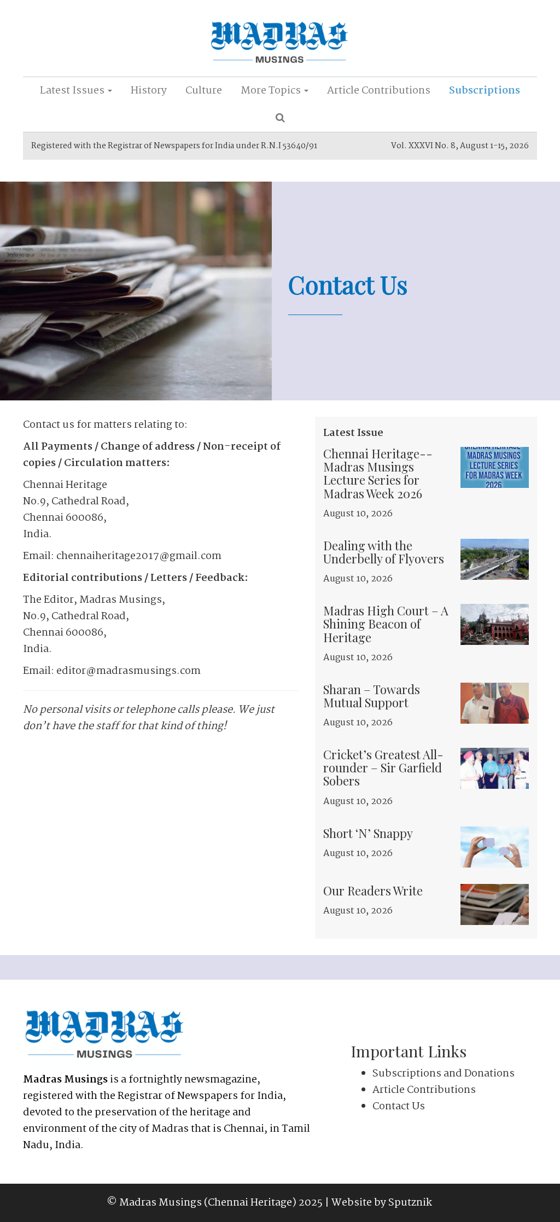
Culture (203, 91)
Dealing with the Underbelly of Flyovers (383, 552)
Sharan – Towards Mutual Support (371, 696)
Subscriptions (484, 91)
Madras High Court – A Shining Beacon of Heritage (385, 623)
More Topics (272, 91)
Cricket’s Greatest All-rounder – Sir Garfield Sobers (383, 767)
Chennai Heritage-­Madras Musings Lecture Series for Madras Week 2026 (378, 473)
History (149, 91)
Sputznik (410, 1203)
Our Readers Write (373, 890)
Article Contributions (378, 91)
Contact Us (398, 1106)
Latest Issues (73, 91)
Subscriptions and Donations (443, 1074)
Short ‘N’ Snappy (368, 833)
